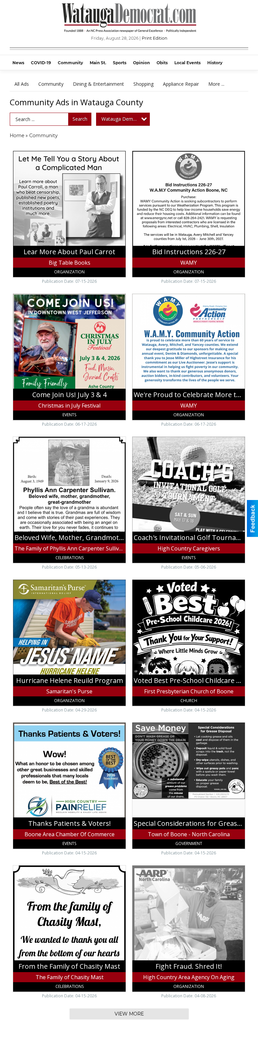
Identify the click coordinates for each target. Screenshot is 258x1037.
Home (17, 135)
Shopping (143, 84)
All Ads (21, 84)
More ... (216, 84)
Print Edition (154, 38)
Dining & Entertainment (98, 84)
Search (80, 119)
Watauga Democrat (122, 119)
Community (50, 84)
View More (129, 1014)
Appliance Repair (181, 84)
